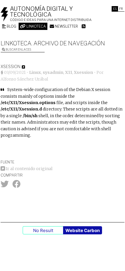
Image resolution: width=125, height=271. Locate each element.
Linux (35, 72)
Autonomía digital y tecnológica (41, 11)
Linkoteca (36, 26)
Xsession (83, 72)
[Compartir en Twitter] (5, 185)
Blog (11, 26)
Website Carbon (82, 230)
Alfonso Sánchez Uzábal (24, 79)
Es (115, 8)
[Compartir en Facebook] (16, 185)
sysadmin (53, 72)
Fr (121, 8)
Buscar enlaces (18, 49)
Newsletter (66, 26)
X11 (68, 72)
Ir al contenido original (29, 168)
